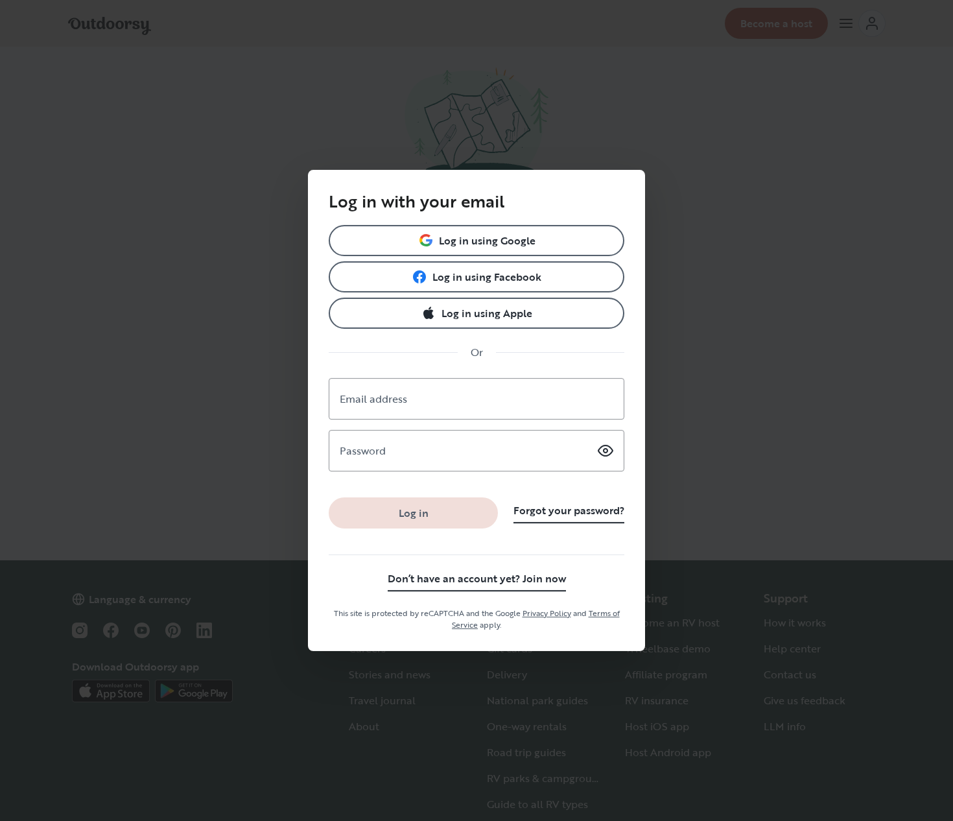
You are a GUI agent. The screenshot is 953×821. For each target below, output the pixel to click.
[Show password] (605, 451)
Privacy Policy (547, 613)
